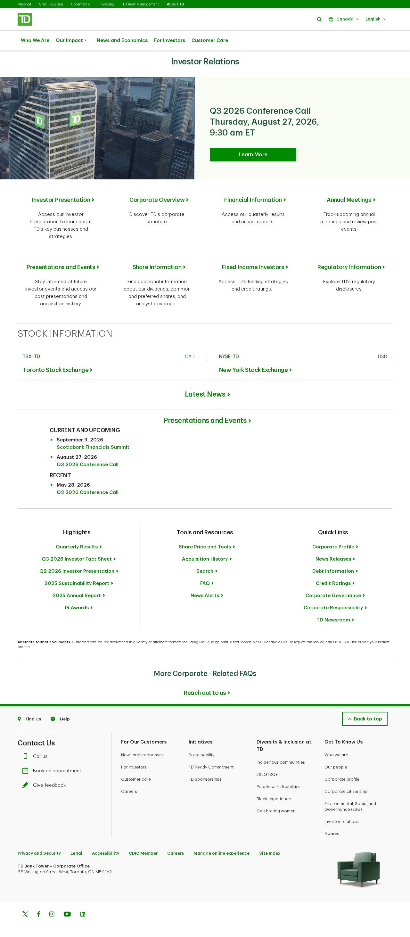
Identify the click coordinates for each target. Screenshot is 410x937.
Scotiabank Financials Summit (93, 447)
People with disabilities (278, 787)
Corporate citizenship (346, 791)
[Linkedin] (82, 915)
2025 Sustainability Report (77, 583)
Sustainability (202, 755)
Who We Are (35, 40)
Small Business (51, 4)
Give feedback (49, 785)
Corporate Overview (156, 200)
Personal (24, 4)
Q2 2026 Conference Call (88, 492)
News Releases (333, 559)
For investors (134, 767)
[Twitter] (25, 915)
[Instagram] (51, 915)
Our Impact (69, 40)
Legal (76, 853)
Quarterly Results (77, 547)
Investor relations (341, 821)
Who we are (336, 755)
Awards (331, 834)
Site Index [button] (269, 853)
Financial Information (253, 200)
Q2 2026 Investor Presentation (76, 571)
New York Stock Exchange (253, 370)
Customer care (136, 779)
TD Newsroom (333, 620)
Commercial (81, 4)
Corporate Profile (333, 547)
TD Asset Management (140, 4)
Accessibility (105, 853)
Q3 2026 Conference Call (88, 464)
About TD (175, 4)
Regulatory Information (349, 267)
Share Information (157, 267)
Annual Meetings (349, 200)
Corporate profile (341, 779)
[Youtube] (67, 915)
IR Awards (77, 607)
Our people (335, 767)
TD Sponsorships (205, 779)
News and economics (142, 755)
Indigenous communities (281, 762)
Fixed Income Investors (253, 267)
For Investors (169, 40)
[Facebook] (38, 915)
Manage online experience (221, 853)
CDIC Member (143, 853)
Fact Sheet (77, 559)
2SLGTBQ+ (267, 774)
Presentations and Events (61, 267)
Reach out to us (205, 693)
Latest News (205, 394)
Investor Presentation (61, 200)
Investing (107, 4)
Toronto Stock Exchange (55, 370)
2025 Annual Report (77, 595)
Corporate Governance (333, 595)
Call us (40, 756)
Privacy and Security (39, 853)
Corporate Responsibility (333, 607)
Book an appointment (57, 771)
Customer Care (210, 40)
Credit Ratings (333, 583)
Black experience (274, 799)
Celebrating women (276, 811)
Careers (129, 791)
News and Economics (122, 40)
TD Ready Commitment (211, 767)
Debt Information (333, 571)
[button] (319, 19)
